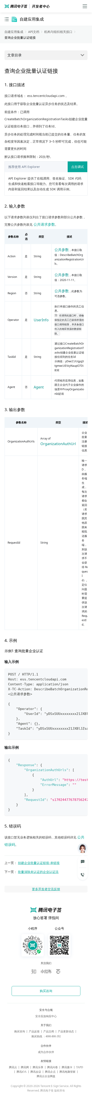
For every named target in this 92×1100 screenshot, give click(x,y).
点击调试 (77, 167)
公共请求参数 (44, 224)
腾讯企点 (50, 1071)
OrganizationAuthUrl (58, 443)
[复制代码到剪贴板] (82, 674)
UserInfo (41, 319)
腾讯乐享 (38, 1067)
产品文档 (48, 1031)
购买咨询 (19, 1031)
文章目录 (14, 55)
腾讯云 (13, 1067)
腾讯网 (25, 1067)
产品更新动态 (66, 1031)
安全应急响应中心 (46, 1016)
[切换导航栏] (6, 19)
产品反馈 (34, 1031)
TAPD (79, 1067)
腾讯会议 (35, 1071)
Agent (39, 387)
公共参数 (61, 249)
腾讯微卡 (67, 1067)
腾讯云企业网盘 (46, 1076)
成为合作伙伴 (46, 1052)
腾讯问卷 (52, 1067)
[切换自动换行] (73, 674)
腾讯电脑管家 (67, 1071)
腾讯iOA (22, 1071)
